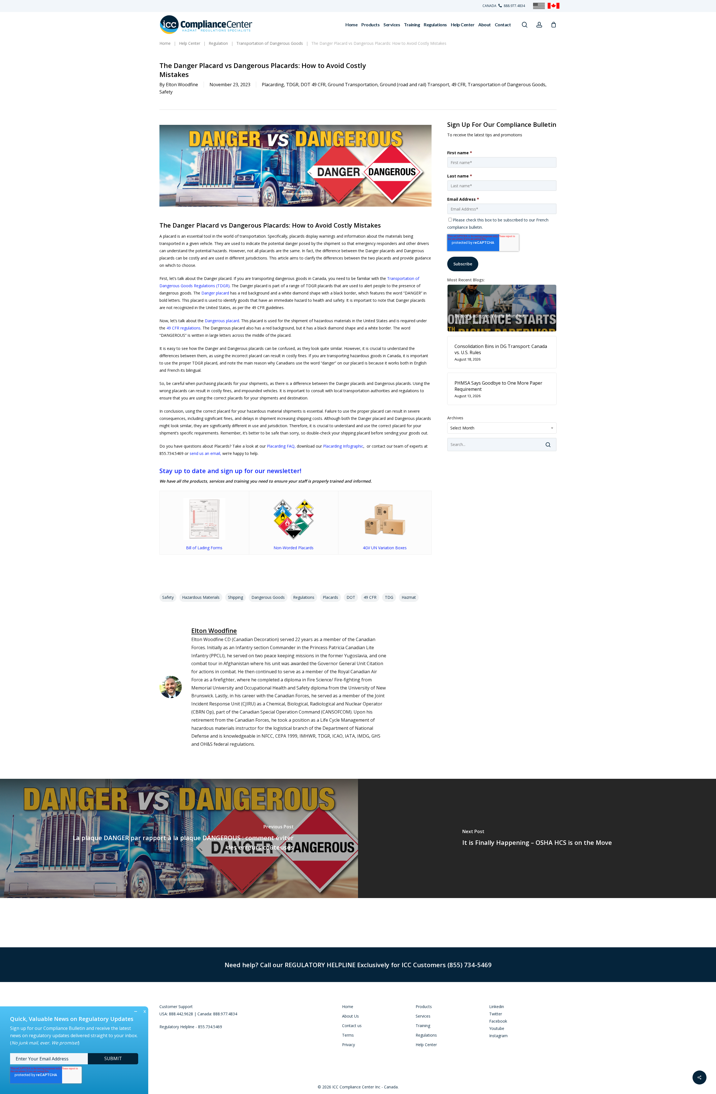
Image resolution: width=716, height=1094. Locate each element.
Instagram (498, 1035)
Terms (348, 1035)
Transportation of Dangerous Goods (506, 84)
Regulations (303, 597)
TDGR (292, 84)
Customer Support (176, 1006)
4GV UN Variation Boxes (385, 547)
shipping (235, 597)
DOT (351, 597)
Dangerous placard (222, 320)
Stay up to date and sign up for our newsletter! (230, 470)
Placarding (273, 84)
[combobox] (502, 428)
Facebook (498, 1021)
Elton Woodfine (182, 84)
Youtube (496, 1028)
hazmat (409, 597)
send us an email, (205, 453)
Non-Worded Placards (294, 547)
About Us (350, 1016)
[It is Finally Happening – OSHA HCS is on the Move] (537, 838)
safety (168, 597)
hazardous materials (201, 597)
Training (423, 1025)
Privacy (348, 1044)
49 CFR (458, 84)
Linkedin (496, 1006)
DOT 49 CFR (313, 84)
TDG (389, 597)
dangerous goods (268, 597)
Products (424, 1006)
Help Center (426, 1044)
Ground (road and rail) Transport (414, 84)
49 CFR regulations (183, 328)
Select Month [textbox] (462, 428)
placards (330, 597)
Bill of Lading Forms (204, 547)
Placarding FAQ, (281, 446)
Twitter (495, 1013)
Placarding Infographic (343, 446)
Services (423, 1016)
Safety (166, 92)
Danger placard (215, 293)
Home (347, 1006)
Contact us (352, 1025)
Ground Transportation (353, 84)
